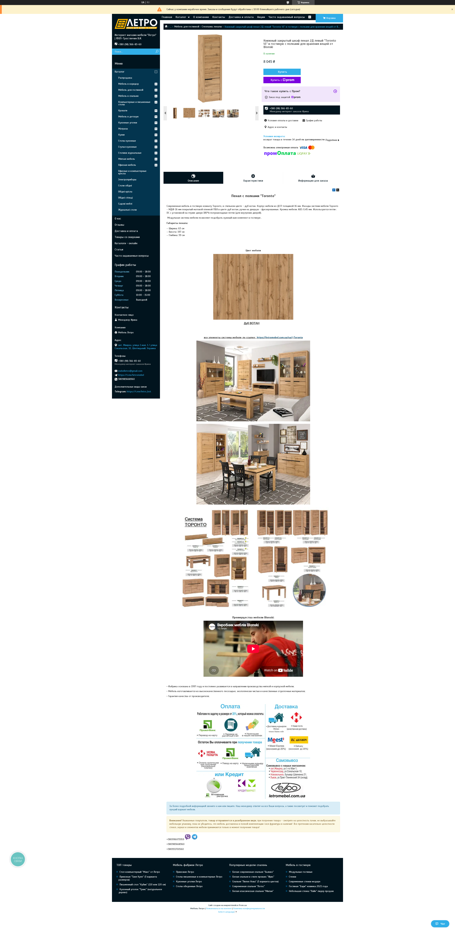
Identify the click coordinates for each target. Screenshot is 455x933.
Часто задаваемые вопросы (132, 255)
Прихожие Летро (185, 871)
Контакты (218, 17)
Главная (167, 17)
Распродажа (125, 77)
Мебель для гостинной (186, 26)
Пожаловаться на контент (219, 908)
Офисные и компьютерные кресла (132, 172)
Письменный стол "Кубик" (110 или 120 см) (142, 884)
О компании (201, 17)
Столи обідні (125, 185)
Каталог (181, 17)
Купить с (276, 80)
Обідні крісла (125, 191)
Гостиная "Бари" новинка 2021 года (308, 886)
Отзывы (119, 224)
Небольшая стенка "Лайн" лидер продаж (311, 891)
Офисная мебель (127, 164)
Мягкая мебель (126, 158)
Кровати (122, 110)
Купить (282, 72)
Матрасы (123, 128)
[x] (337, 190)
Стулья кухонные (127, 146)
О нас (118, 218)
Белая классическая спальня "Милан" (253, 891)
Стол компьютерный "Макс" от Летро (139, 871)
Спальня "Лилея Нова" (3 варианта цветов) (255, 881)
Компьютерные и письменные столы (134, 103)
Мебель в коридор (128, 83)
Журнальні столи (127, 209)
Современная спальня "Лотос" (248, 886)
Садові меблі (125, 203)
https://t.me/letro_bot (139, 391)
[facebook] (333, 190)
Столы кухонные (127, 140)
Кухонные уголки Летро (189, 881)
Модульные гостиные (300, 871)
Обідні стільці (125, 197)
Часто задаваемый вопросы (287, 17)
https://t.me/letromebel (131, 375)
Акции (261, 17)
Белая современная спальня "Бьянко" (253, 871)
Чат (443, 923)
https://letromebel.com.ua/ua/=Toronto (279, 337)
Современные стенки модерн (304, 881)
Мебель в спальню (128, 95)
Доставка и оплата (241, 17)
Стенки (292, 876)
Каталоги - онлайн (126, 243)
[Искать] (157, 52)
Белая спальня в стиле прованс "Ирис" (253, 876)
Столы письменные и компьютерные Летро (199, 876)
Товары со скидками (127, 237)
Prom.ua (243, 905)
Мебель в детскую (128, 116)
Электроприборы (127, 179)
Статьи (119, 249)
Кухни (121, 134)
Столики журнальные (129, 152)
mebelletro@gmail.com (130, 370)
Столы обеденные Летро (189, 886)
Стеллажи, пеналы (212, 26)
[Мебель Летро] (136, 24)
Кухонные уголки (127, 122)
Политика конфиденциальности (249, 908)
